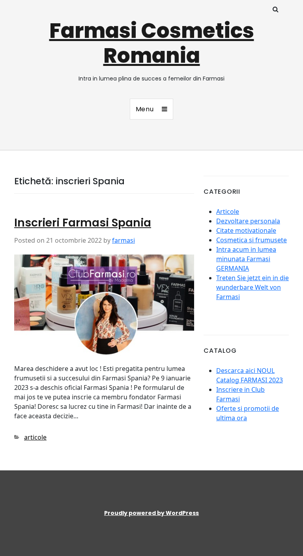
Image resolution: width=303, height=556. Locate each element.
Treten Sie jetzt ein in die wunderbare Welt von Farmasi (252, 287)
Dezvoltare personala (248, 221)
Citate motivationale (246, 230)
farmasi (123, 240)
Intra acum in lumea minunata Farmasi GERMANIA (246, 259)
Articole (227, 211)
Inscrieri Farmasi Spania (82, 222)
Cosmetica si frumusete (251, 240)
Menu (145, 109)
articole (35, 437)
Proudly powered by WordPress (151, 513)
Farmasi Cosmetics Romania (151, 43)
